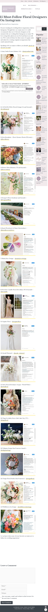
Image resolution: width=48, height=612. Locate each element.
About (26, 1)
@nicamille (4, 291)
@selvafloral (4, 386)
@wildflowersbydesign (24, 507)
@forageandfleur (6, 200)
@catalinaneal (5, 109)
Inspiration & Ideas (26, 8)
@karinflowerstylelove (7, 230)
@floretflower (5, 139)
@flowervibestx (5, 169)
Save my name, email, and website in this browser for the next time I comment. (18, 597)
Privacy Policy (26, 608)
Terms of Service (18, 608)
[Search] (44, 29)
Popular (37, 8)
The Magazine (43, 1)
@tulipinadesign (5, 450)
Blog (24, 5)
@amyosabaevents (28, 51)
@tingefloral (4, 420)
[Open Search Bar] (30, 12)
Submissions (36, 1)
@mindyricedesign (20, 258)
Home (22, 1)
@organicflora (16, 321)
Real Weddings (32, 5)
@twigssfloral (30, 478)
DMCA (31, 608)
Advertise (30, 1)
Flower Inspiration (12, 24)
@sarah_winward (19, 353)
